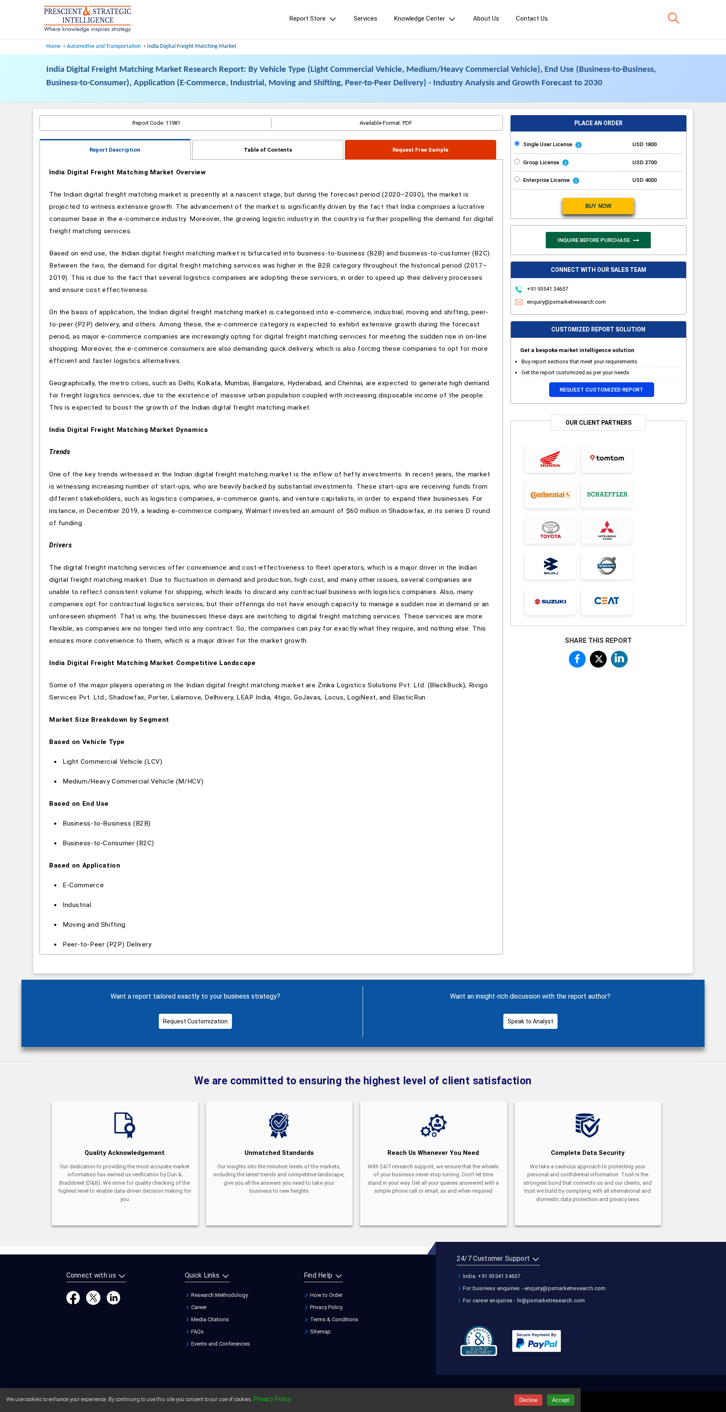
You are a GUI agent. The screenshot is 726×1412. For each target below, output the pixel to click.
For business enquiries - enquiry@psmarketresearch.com (534, 1288)
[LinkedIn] (113, 1297)
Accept (560, 1400)
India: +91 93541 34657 (491, 1276)
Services (365, 18)
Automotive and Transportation (104, 46)
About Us (486, 18)
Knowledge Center (420, 18)
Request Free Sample (420, 150)
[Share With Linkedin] (619, 658)
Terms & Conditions (333, 1319)
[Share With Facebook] (577, 658)
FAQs (197, 1331)
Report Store (308, 18)
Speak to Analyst (530, 1021)
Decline (528, 1400)
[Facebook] (73, 1297)
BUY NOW (598, 206)
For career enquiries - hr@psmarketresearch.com (523, 1300)
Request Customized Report (601, 390)
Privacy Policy (325, 1307)
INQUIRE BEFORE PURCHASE (594, 240)
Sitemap (320, 1331)
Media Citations (209, 1319)
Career (198, 1307)
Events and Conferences (220, 1344)
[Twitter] (93, 1297)
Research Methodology (219, 1295)
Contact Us (532, 18)
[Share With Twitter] (598, 657)
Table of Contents (268, 150)
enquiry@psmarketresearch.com (566, 302)
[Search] (673, 18)
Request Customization (195, 1021)
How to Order (325, 1295)
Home (53, 46)
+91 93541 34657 (547, 289)
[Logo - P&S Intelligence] (87, 19)
